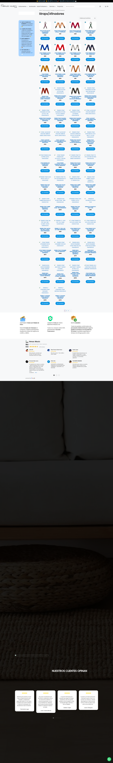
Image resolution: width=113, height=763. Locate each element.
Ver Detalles (45, 38)
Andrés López (75, 349)
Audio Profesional (42, 6)
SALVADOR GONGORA (77, 360)
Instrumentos (22, 6)
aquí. (31, 52)
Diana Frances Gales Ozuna (56, 349)
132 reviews (42, 346)
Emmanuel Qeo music (33, 360)
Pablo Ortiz (53, 360)
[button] (109, 759)
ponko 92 (31, 349)
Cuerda (52, 10)
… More (35, 372)
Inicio (40, 10)
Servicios (52, 6)
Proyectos (60, 6)
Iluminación (32, 6)
